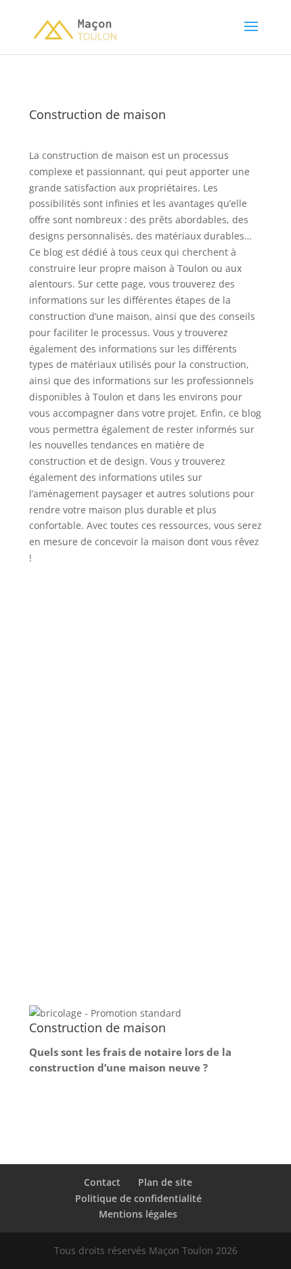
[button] (105, 1013)
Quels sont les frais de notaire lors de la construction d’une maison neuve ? (144, 783)
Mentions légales (138, 1213)
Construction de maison (97, 818)
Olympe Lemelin (98, 801)
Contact (102, 1182)
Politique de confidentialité (138, 1198)
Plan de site (165, 1182)
